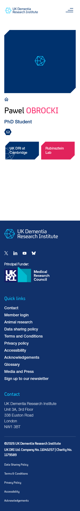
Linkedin (15, 253)
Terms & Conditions (16, 473)
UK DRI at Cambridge (18, 151)
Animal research (18, 322)
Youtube (24, 253)
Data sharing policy (21, 330)
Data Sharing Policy (16, 464)
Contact (11, 308)
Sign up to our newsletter (26, 379)
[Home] (7, 99)
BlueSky (34, 253)
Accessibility (15, 351)
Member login (16, 315)
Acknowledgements (21, 358)
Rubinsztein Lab (54, 151)
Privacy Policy (12, 482)
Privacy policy (16, 344)
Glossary (12, 365)
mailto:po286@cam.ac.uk (9, 132)
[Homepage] (31, 242)
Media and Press (19, 372)
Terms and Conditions (23, 337)
